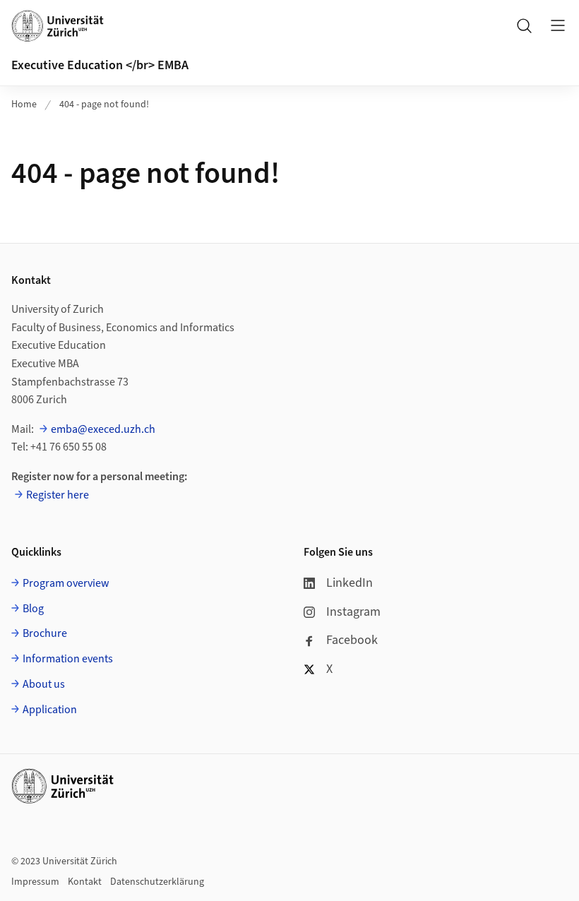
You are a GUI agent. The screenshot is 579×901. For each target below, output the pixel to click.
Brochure (45, 633)
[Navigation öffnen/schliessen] (558, 25)
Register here (57, 495)
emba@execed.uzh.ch (103, 429)
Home (24, 104)
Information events (68, 659)
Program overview (66, 583)
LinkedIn (349, 583)
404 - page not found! (104, 104)
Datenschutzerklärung (157, 882)
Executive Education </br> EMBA (100, 65)
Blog (33, 608)
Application (50, 709)
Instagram (353, 612)
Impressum (35, 882)
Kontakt (85, 882)
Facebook (352, 640)
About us (44, 684)
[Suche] (524, 25)
